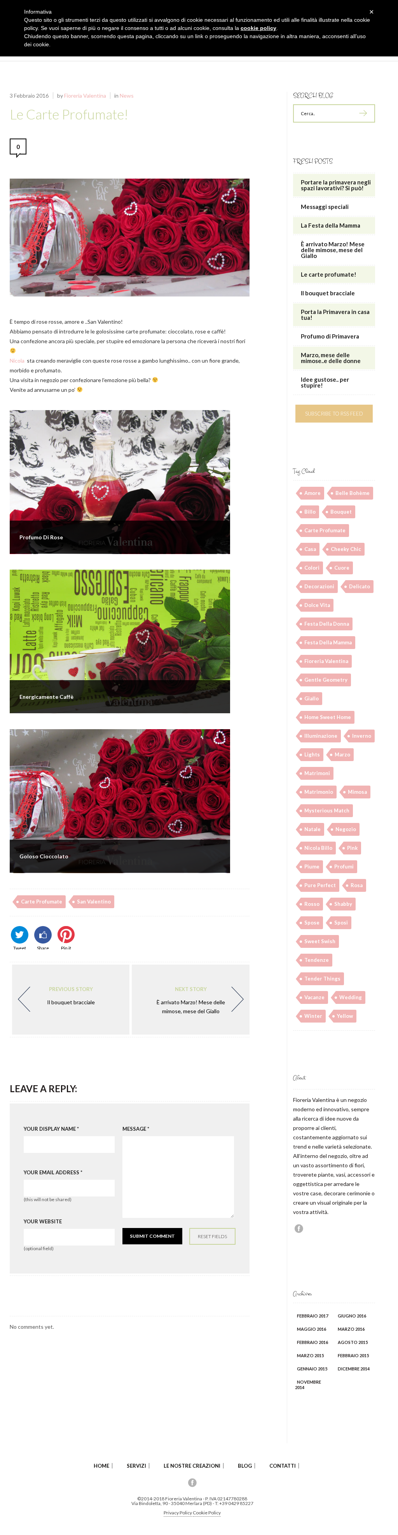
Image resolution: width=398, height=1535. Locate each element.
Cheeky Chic (346, 549)
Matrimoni (317, 773)
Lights (312, 754)
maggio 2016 (311, 1329)
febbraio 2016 (312, 1342)
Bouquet (341, 512)
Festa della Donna (326, 624)
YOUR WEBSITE (43, 1221)
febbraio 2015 (353, 1355)
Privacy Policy (178, 1513)
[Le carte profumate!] (130, 294)
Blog (245, 1466)
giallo (311, 698)
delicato (359, 586)
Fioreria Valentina (85, 95)
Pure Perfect (320, 885)
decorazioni (319, 586)
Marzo (342, 754)
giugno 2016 (352, 1315)
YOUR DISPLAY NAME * (51, 1129)
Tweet (19, 947)
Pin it (66, 947)
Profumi (344, 866)
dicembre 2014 (354, 1368)
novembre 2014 (308, 1384)
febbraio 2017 (312, 1315)
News (127, 95)
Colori (311, 568)
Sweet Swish (319, 941)
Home (101, 1466)
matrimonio (318, 792)
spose (311, 922)
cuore (341, 568)
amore (312, 493)
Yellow (345, 1016)
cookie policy (258, 28)
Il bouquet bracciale (71, 995)
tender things (322, 978)
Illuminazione (320, 736)
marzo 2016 (351, 1329)
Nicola (17, 360)
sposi (341, 922)
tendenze (316, 960)
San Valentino (94, 901)
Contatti (282, 1466)
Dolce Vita (317, 605)
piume (311, 866)
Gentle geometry (325, 680)
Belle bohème (352, 493)
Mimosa (357, 792)
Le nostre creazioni (192, 1466)
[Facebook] (299, 1228)
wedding (350, 997)
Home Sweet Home (327, 717)
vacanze (314, 997)
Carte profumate (41, 901)
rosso (311, 904)
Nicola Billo (318, 848)
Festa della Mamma (328, 642)
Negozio (345, 829)
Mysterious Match (326, 810)
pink (352, 848)
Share (43, 947)
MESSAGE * (135, 1129)
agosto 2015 (353, 1342)
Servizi (136, 1466)
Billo (310, 512)
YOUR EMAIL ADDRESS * (53, 1172)
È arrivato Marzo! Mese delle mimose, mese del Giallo (191, 1000)
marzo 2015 (310, 1355)
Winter (313, 1016)
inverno (361, 736)
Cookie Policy (207, 1513)
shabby (343, 904)
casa (310, 549)
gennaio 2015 (312, 1368)
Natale (312, 829)
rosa (357, 885)
